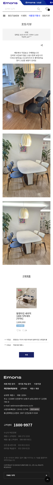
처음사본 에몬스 (18, 345)
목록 (26, 355)
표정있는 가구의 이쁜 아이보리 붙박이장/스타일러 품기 (30, 339)
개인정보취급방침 (10, 388)
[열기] (42, 45)
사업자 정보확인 (34, 409)
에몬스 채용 (34, 388)
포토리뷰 (46, 15)
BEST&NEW (13, 15)
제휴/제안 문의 (9, 384)
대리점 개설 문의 (24, 384)
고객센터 (23, 388)
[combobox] (26, 475)
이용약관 (37, 384)
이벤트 (24, 15)
